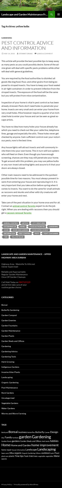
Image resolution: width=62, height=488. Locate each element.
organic (17, 453)
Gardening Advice (9, 351)
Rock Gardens (7, 393)
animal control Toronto (24, 205)
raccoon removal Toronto (19, 212)
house (14, 450)
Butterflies (31, 432)
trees (35, 456)
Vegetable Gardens (9, 403)
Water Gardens (8, 408)
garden (25, 436)
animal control (11, 223)
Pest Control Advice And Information (27, 45)
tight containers (50, 233)
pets (52, 453)
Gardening (6, 38)
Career (47, 432)
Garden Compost (9, 315)
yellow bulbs (18, 237)
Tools (26, 456)
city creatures (38, 223)
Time (6, 237)
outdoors (46, 453)
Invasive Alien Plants (10, 372)
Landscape (31, 449)
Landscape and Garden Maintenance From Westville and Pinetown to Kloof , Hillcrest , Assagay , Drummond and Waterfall (24, 14)
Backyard (4, 432)
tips (22, 456)
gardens (16, 441)
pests (37, 233)
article (25, 223)
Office (11, 453)
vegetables (49, 456)
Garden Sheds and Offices (12, 341)
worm (4, 459)
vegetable (41, 456)
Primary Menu (58, 14)
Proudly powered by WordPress (26, 484)
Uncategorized (7, 398)
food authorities (37, 226)
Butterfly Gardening (10, 310)
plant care (4, 456)
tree (31, 456)
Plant (57, 453)
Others (38, 453)
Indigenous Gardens (10, 367)
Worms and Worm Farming (13, 413)
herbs (48, 441)
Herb (43, 441)
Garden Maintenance (10, 331)
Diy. (2, 438)
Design (54, 432)
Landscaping (7, 377)
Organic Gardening (9, 382)
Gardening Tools (8, 356)
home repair (6, 450)
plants (11, 456)
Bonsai (4, 305)
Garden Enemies (8, 320)
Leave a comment (45, 53)
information (9, 233)
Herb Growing (7, 362)
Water (57, 456)
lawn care (5, 453)
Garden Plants (7, 336)
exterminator (10, 226)
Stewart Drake (26, 53)
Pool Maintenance (9, 387)
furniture (15, 438)
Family (23, 226)
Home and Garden (20, 230)
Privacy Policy (6, 484)
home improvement (40, 230)
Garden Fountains (9, 325)
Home (6, 230)
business (22, 432)
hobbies (54, 440)
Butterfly (39, 432)
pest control (25, 233)
